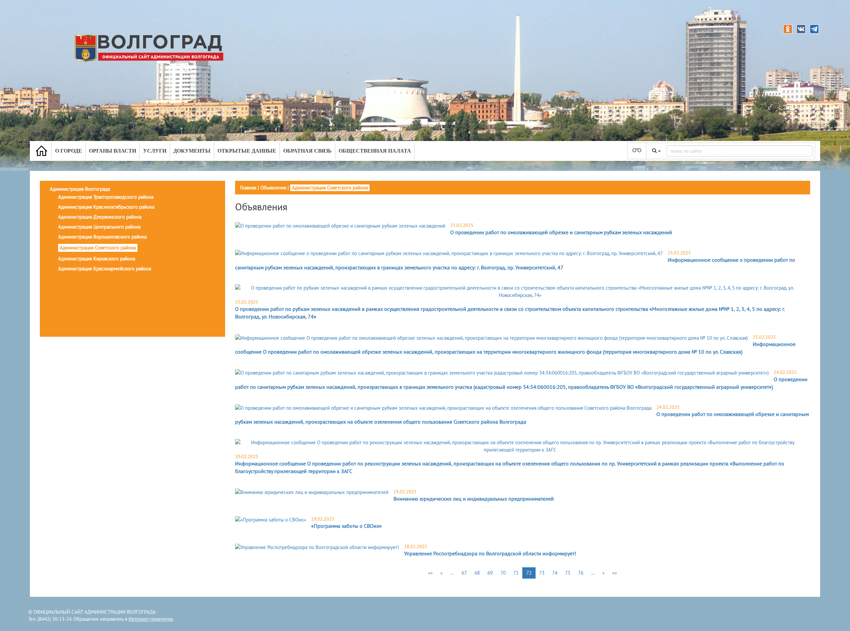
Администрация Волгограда (80, 189)
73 (542, 573)
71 (516, 573)
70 (503, 573)
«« (430, 573)
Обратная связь (307, 151)
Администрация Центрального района (99, 227)
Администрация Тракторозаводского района (105, 197)
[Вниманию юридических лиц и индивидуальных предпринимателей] (311, 492)
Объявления (273, 187)
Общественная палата (375, 151)
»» (614, 573)
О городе (68, 151)
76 (580, 573)
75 (567, 573)
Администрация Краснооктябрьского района (106, 207)
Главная (248, 187)
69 (490, 573)
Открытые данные (246, 151)
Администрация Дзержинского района (99, 217)
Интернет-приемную (150, 619)
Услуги (154, 151)
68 (477, 573)
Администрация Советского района (98, 248)
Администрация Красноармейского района (104, 268)
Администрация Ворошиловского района (102, 237)
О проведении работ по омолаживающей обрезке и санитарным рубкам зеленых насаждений (561, 232)
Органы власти (112, 151)
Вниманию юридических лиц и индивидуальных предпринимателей (473, 498)
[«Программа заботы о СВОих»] (270, 519)
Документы (192, 151)
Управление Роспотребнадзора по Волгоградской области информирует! (490, 553)
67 (464, 573)
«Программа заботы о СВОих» (346, 526)
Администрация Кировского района (96, 258)
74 (554, 573)
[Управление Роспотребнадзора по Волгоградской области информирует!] (317, 547)
